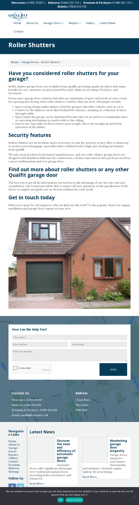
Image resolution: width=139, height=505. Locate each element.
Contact (18, 31)
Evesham (14, 464)
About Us (32, 23)
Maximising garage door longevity (118, 446)
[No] (134, 496)
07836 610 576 (77, 6)
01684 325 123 (70, 3)
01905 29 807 (35, 3)
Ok (60, 500)
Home (17, 23)
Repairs (74, 23)
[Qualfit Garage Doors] (18, 14)
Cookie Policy (74, 500)
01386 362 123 (121, 3)
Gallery (90, 23)
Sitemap (13, 471)
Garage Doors (52, 23)
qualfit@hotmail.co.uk (34, 415)
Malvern (13, 468)
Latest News (107, 23)
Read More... (38, 483)
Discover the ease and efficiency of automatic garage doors (66, 451)
